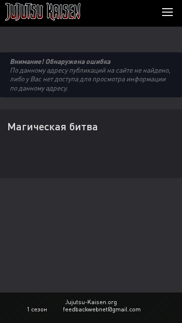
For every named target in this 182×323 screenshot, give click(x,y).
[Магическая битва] (57, 11)
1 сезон (37, 309)
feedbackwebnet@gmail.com (102, 309)
